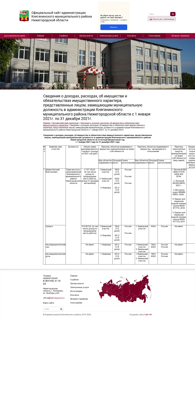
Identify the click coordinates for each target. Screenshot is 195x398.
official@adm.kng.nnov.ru (53, 298)
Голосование (154, 36)
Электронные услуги (109, 36)
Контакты (131, 36)
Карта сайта (48, 303)
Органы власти (86, 36)
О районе (63, 36)
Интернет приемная (79, 299)
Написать (114, 27)
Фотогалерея (76, 291)
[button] (93, 87)
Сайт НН (148, 315)
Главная (40, 36)
